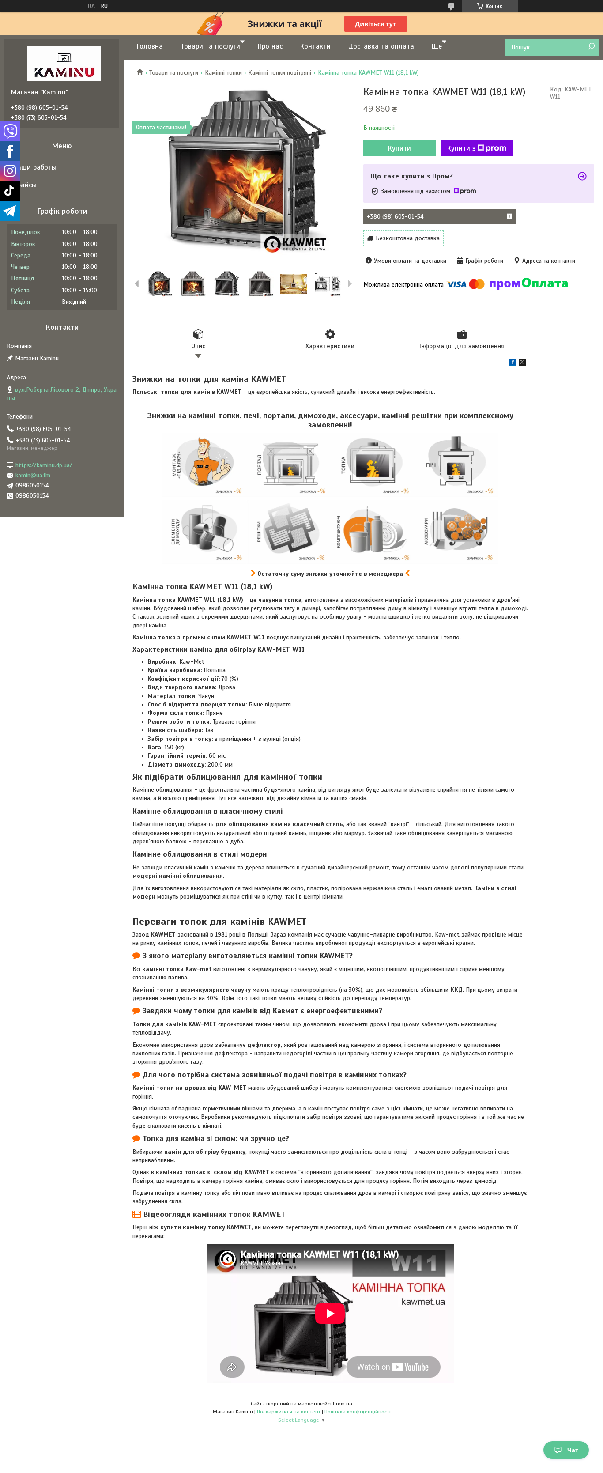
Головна (150, 46)
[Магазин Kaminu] (64, 63)
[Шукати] (591, 47)
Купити (399, 148)
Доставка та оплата (381, 46)
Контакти (315, 46)
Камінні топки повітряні (279, 72)
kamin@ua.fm (32, 475)
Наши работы (35, 167)
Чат (572, 1450)
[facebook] (512, 363)
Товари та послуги (210, 46)
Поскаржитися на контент (288, 1412)
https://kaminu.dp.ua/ (43, 465)
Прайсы (25, 185)
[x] (522, 363)
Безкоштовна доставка (408, 238)
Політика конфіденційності (357, 1412)
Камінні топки (223, 72)
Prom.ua (342, 1404)
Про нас (270, 46)
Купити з (461, 148)
